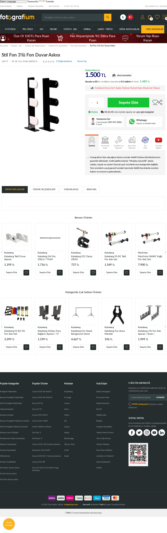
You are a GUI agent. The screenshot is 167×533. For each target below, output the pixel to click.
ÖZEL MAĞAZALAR (154, 29)
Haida (66, 433)
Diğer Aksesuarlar (129, 29)
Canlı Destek (101, 122)
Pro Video (28, 29)
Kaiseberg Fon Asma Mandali (115, 332)
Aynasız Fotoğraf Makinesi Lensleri (14, 421)
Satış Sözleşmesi (103, 462)
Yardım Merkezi (102, 444)
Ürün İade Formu (103, 438)
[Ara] (107, 17)
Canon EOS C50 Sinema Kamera (46, 444)
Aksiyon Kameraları (8, 444)
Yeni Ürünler (54, 6)
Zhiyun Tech (69, 444)
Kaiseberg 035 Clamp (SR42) (81, 258)
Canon (67, 403)
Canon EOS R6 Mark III (42, 397)
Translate (50, 2)
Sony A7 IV (37, 409)
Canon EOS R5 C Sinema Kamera (46, 456)
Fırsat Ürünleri (9, 523)
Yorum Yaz (82, 61)
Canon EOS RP (38, 462)
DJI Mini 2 (36, 433)
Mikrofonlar (5, 456)
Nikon (66, 415)
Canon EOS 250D (40, 421)
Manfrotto (143, 253)
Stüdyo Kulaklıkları (8, 462)
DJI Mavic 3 (37, 438)
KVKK (99, 468)
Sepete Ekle (128, 103)
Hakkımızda (101, 415)
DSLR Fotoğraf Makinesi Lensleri (14, 427)
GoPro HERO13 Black (41, 427)
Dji (65, 421)
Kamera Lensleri (7, 415)
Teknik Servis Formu (105, 433)
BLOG (99, 409)
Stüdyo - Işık (70, 29)
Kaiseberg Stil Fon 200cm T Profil (47, 258)
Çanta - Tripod (105, 29)
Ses (41, 29)
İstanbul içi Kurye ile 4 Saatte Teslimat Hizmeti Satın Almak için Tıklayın (127, 88)
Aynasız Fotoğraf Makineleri (11, 397)
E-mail (99, 124)
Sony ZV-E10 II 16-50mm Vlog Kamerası (45, 469)
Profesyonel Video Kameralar (12, 438)
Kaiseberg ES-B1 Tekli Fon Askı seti (115, 258)
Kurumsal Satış (102, 397)
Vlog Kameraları (7, 409)
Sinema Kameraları (8, 450)
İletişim (20, 6)
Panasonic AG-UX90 (41, 450)
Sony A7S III (37, 403)
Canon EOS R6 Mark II (42, 392)
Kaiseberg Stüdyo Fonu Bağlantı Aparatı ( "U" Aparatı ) (49, 332)
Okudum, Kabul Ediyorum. (146, 405)
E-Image (67, 397)
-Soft (68, 513)
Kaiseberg (9, 253)
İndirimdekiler (6, 6)
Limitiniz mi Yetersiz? (105, 456)
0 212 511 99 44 (71, 6)
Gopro (67, 427)
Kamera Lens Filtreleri (9, 433)
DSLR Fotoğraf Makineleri (11, 403)
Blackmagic (69, 438)
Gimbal (87, 29)
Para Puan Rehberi (104, 450)
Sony (66, 409)
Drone (53, 29)
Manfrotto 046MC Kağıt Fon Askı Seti (150, 258)
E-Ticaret (74, 513)
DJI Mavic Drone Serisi (9, 468)
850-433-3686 (114, 122)
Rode (66, 456)
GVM (66, 450)
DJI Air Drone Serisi (8, 474)
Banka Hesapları (103, 392)
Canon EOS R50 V (40, 415)
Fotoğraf (10, 29)
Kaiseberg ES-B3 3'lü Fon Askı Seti (14, 332)
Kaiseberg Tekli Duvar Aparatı (15, 258)
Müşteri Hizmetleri (36, 6)
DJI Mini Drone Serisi (9, 479)
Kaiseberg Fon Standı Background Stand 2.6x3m (81, 332)
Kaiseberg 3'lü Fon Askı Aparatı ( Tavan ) (149, 332)
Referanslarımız (102, 403)
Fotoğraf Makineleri (8, 392)
